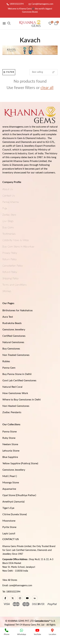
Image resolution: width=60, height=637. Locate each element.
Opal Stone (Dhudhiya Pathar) (19, 495)
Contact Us (8, 195)
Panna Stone (9, 431)
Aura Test (7, 317)
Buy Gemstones (11, 348)
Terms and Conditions (14, 285)
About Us (7, 189)
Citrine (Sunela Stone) (14, 514)
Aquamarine (9, 489)
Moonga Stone (10, 482)
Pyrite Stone (9, 527)
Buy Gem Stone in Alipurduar (18, 246)
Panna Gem (8, 368)
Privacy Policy (9, 253)
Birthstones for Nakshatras (17, 310)
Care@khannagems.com (42, 4)
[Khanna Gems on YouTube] (27, 598)
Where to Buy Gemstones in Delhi (21, 399)
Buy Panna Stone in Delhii (17, 374)
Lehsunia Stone (10, 450)
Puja (4, 208)
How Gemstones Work (15, 393)
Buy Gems (8, 227)
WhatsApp (21, 634)
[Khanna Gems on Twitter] (13, 598)
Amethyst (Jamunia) (13, 501)
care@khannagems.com (20, 585)
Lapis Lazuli (8, 533)
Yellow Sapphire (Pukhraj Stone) (20, 463)
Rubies (6, 361)
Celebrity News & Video (15, 240)
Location (52, 634)
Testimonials (9, 234)
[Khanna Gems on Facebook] (5, 598)
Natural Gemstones (13, 342)
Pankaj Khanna (10, 202)
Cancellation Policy (12, 265)
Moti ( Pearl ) (9, 476)
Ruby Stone (8, 438)
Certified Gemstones (13, 336)
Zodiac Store (9, 215)
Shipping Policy (10, 278)
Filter (10, 72)
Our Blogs (8, 221)
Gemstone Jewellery (13, 329)
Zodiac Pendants (11, 412)
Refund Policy (9, 272)
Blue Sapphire (10, 457)
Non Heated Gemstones (15, 406)
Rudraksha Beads (12, 323)
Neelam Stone (10, 444)
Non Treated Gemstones (15, 355)
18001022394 (17, 4)
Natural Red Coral (12, 387)
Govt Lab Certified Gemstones (19, 380)
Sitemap (6, 291)
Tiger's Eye (8, 508)
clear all (46, 88)
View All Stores (9, 580)
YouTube (37, 634)
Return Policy (9, 259)
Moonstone (8, 521)
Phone (6, 634)
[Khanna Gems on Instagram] (20, 598)
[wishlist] (50, 23)
